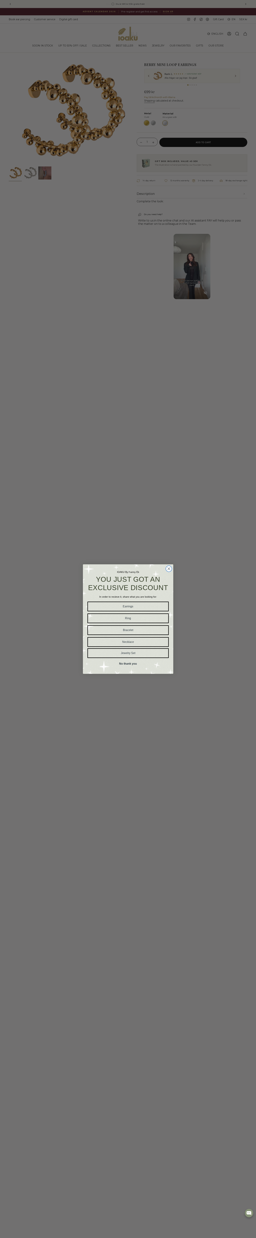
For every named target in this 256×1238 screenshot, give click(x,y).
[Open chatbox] (249, 1213)
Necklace (128, 641)
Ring (128, 618)
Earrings (128, 606)
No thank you (128, 663)
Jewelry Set (128, 653)
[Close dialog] (169, 569)
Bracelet (128, 630)
